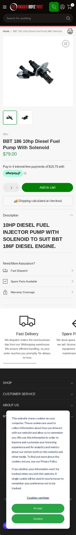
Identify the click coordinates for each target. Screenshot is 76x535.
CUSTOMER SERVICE (19, 394)
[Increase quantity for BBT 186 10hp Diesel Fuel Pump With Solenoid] (17, 187)
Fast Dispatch (19, 270)
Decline (38, 518)
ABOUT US (11, 405)
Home (6, 31)
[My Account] (62, 6)
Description (10, 215)
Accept (38, 508)
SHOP (7, 383)
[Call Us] (54, 7)
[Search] (68, 18)
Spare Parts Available (24, 281)
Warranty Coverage (23, 292)
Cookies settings (38, 497)
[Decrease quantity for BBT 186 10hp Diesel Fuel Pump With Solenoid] (6, 187)
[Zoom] (65, 43)
